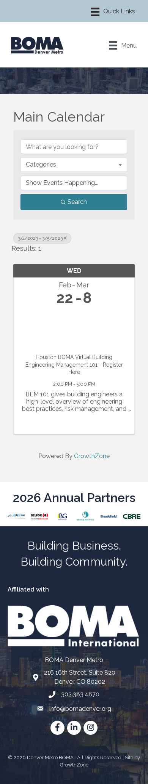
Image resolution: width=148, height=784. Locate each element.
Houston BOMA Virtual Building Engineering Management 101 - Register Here (74, 364)
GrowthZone (92, 456)
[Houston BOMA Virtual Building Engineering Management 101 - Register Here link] (74, 328)
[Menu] (113, 12)
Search (77, 201)
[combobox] (74, 165)
